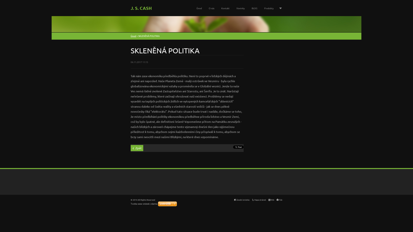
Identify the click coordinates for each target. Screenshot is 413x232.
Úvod (199, 8)
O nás (211, 8)
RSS (272, 199)
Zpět (139, 148)
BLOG (254, 8)
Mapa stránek (260, 199)
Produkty (269, 8)
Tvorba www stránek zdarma (144, 204)
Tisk (280, 199)
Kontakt (225, 8)
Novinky (241, 8)
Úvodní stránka (242, 199)
